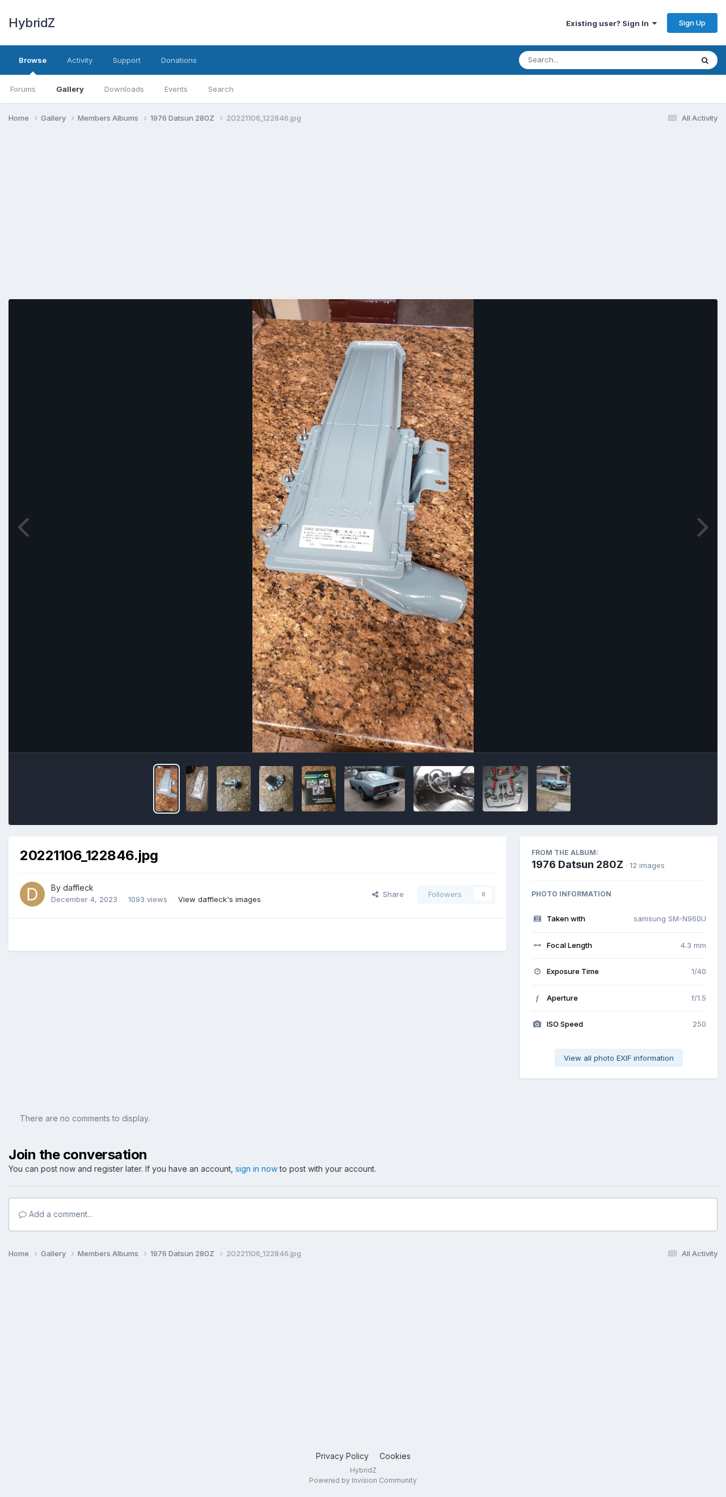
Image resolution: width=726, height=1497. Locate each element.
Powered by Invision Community (363, 1480)
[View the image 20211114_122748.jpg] (276, 788)
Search (221, 88)
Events (176, 88)
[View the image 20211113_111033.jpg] (234, 788)
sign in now (256, 1168)
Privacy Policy (342, 1456)
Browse (33, 60)
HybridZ (32, 22)
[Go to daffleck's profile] (32, 894)
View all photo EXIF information (619, 1057)
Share (391, 894)
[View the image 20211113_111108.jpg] (319, 788)
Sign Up (692, 22)
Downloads (124, 88)
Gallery (70, 88)
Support (127, 60)
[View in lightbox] (362, 525)
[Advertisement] (215, 220)
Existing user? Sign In (609, 23)
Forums (23, 88)
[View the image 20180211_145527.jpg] (443, 788)
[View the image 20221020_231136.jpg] (197, 788)
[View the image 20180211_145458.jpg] (374, 788)
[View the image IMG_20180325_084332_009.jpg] (505, 788)
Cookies (395, 1456)
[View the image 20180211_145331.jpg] (554, 788)
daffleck (78, 887)
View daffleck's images (219, 899)
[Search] (705, 60)
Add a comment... (59, 1214)
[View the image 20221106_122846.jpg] (166, 788)
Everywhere (657, 60)
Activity (79, 60)
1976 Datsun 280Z (577, 864)
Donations (179, 60)
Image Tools (670, 732)
